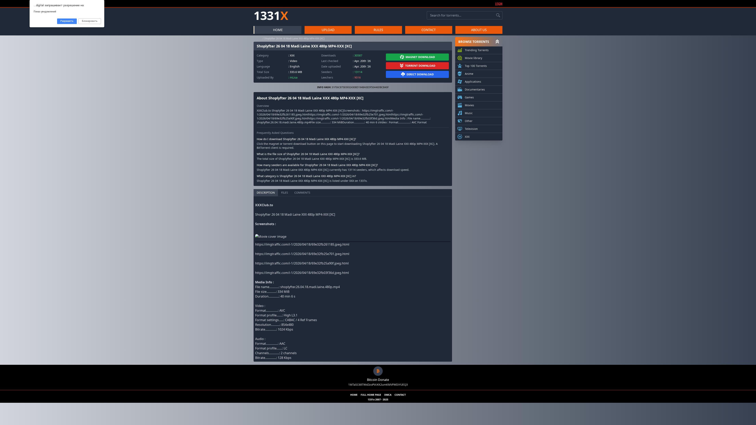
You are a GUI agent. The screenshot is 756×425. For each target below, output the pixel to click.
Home (257, 38)
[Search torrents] (498, 15)
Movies (469, 105)
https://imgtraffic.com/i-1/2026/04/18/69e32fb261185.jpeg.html (302, 244)
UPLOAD (328, 30)
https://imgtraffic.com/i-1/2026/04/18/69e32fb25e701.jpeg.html (302, 254)
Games (469, 97)
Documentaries (475, 89)
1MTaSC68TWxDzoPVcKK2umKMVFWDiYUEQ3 (378, 384)
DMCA (387, 394)
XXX (467, 137)
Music (469, 113)
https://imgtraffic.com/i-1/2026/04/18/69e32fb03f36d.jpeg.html (302, 273)
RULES (378, 30)
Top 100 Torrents (476, 66)
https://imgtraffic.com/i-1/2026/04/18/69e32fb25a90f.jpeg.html (302, 263)
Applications (473, 81)
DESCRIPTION (266, 192)
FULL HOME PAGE (371, 394)
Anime (469, 74)
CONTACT (429, 30)
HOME (278, 30)
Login (498, 4)
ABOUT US (479, 30)
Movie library (473, 58)
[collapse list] (497, 41)
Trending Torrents (477, 50)
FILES (284, 192)
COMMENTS (302, 192)
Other (468, 121)
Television (471, 129)
